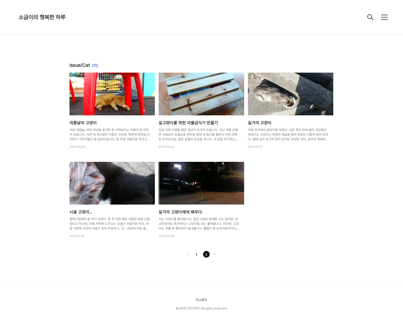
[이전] (188, 254)
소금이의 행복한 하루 (42, 17)
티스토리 (201, 300)
